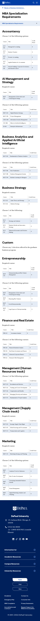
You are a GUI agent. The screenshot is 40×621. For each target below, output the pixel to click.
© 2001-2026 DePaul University (20, 615)
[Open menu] (37, 2)
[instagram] (20, 539)
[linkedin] (13, 539)
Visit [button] (20, 584)
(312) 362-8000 (14, 527)
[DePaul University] (9, 2)
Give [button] (20, 589)
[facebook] (23, 539)
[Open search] (33, 3)
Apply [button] (20, 580)
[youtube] (27, 539)
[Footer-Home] (20, 508)
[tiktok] (17, 539)
